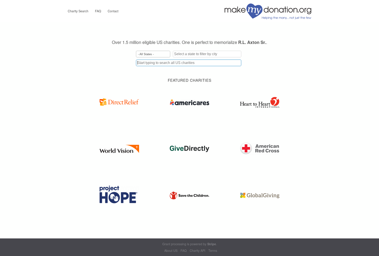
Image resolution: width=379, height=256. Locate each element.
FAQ (98, 11)
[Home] (270, 11)
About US (170, 250)
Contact (113, 11)
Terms (212, 250)
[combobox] (188, 63)
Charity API (197, 250)
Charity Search (78, 11)
